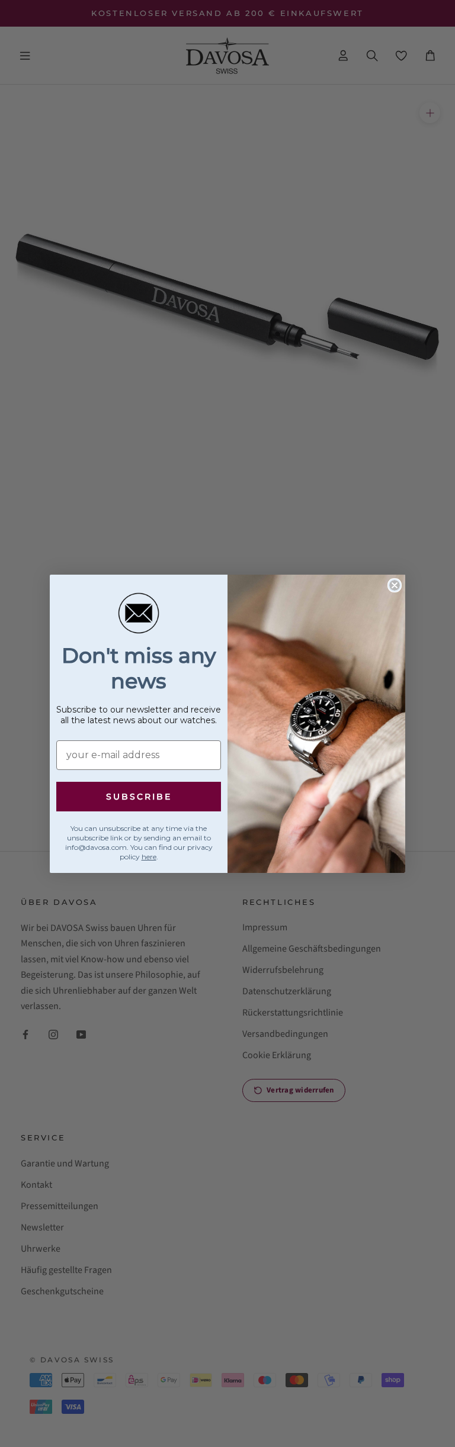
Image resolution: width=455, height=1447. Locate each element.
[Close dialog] (394, 585)
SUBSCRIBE (139, 796)
